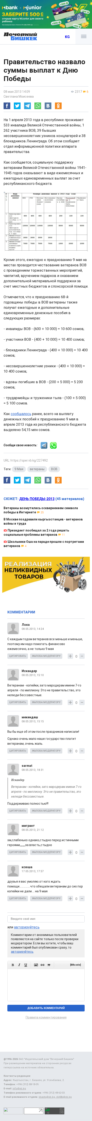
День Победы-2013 (36, 499)
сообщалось (21, 414)
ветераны (37, 469)
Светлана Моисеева (19, 96)
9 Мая (19, 469)
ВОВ (54, 469)
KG (67, 37)
